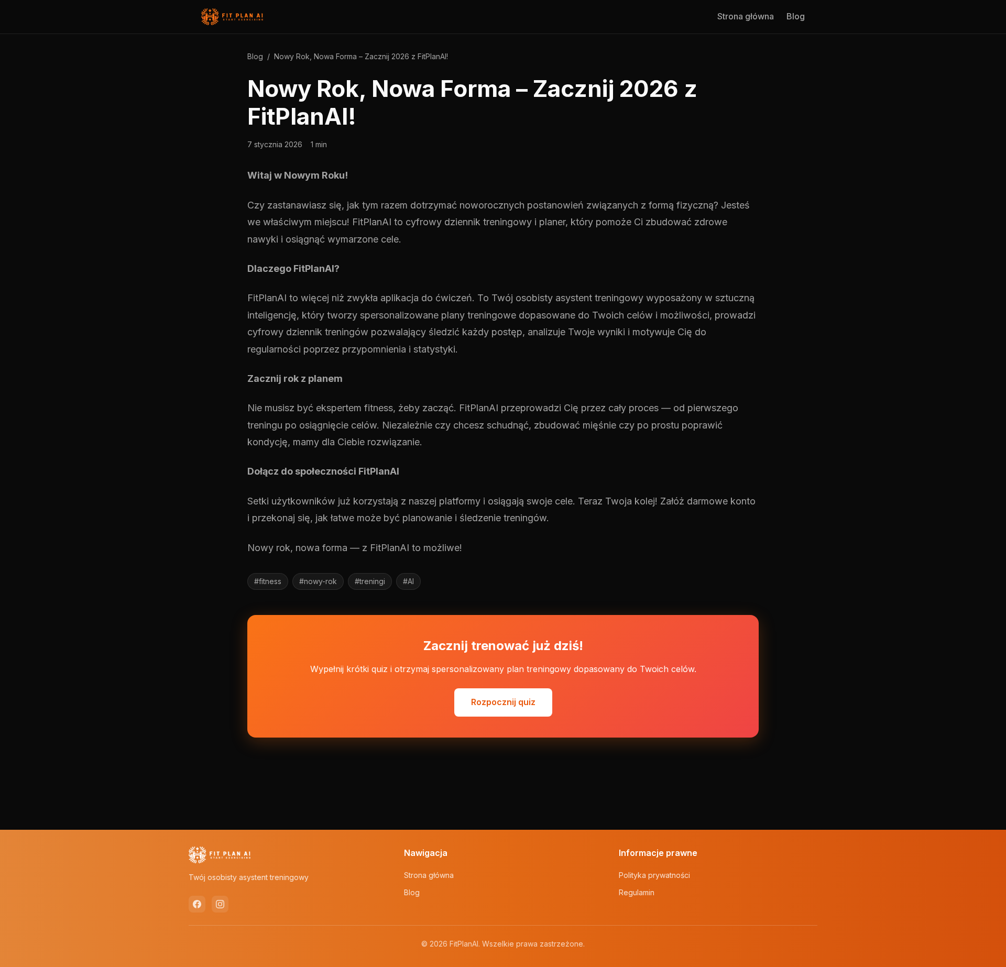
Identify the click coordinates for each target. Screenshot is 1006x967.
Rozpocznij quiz (503, 702)
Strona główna (745, 16)
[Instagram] (220, 904)
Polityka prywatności (654, 875)
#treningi (370, 581)
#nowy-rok (318, 581)
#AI (408, 581)
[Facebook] (197, 904)
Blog (795, 16)
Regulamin (636, 892)
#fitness (267, 581)
